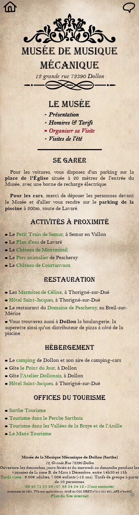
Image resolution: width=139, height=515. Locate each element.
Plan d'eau (27, 242)
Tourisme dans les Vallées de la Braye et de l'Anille (65, 426)
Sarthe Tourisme (27, 410)
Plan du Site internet (69, 495)
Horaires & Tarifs (70, 122)
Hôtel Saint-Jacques (31, 300)
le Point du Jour (37, 368)
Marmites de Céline (40, 292)
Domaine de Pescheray (71, 308)
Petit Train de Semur (39, 234)
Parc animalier (32, 258)
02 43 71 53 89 (39, 486)
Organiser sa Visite (71, 130)
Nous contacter (100, 486)
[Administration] (132, 495)
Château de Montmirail (42, 250)
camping (25, 360)
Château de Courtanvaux (43, 265)
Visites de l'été (65, 138)
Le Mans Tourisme (30, 434)
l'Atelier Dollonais (40, 376)
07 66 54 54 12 (70, 486)
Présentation (64, 114)
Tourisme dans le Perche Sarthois (46, 418)
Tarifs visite (11, 477)
